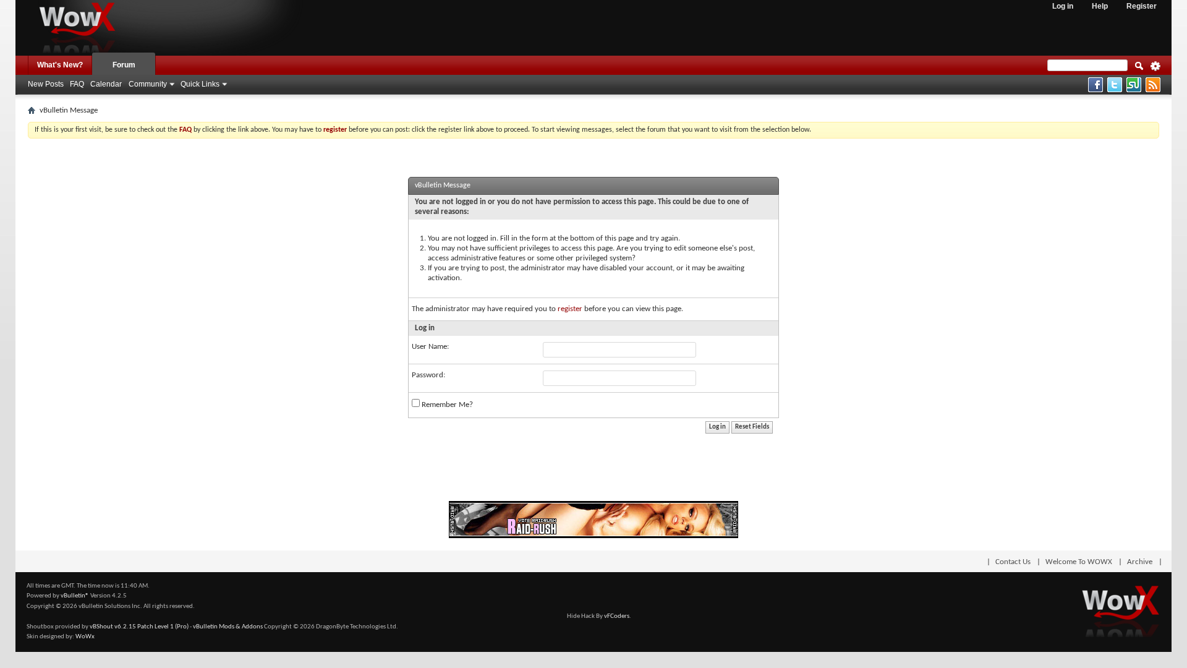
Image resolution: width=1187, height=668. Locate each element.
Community (148, 84)
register (570, 309)
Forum (124, 65)
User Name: (430, 347)
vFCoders (616, 616)
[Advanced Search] (1155, 70)
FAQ (77, 84)
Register (1141, 6)
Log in (1062, 6)
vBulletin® (75, 596)
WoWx (85, 636)
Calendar (106, 84)
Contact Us (1013, 562)
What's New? (60, 65)
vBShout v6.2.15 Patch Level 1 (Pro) (139, 626)
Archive (1139, 562)
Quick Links (200, 84)
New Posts (46, 84)
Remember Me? (446, 405)
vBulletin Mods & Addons (228, 626)
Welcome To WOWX (1078, 562)
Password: (428, 375)
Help (1100, 6)
